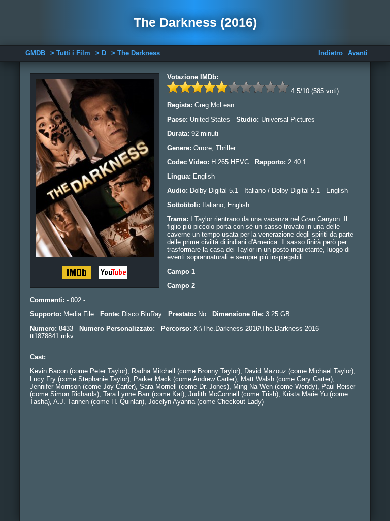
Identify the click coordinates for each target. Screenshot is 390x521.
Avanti (358, 53)
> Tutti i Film (70, 53)
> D (100, 53)
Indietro (330, 53)
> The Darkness (135, 53)
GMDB (35, 53)
